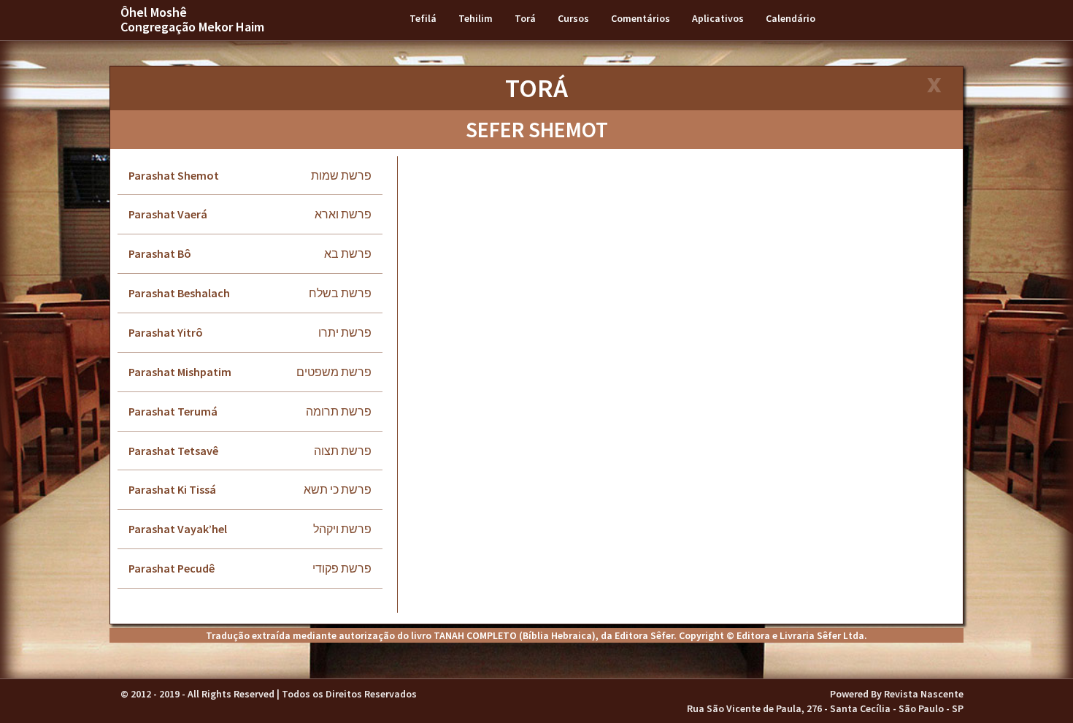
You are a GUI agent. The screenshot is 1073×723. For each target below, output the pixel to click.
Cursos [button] (573, 18)
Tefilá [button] (422, 18)
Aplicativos (718, 18)
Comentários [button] (640, 18)
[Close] (933, 86)
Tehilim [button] (475, 18)
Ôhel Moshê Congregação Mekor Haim (192, 19)
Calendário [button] (790, 18)
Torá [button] (525, 18)
